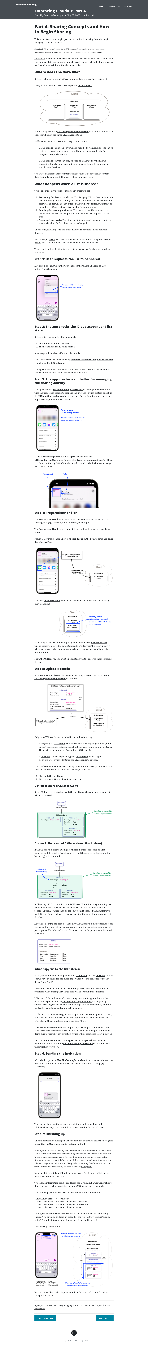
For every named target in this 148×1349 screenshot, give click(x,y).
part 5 (52, 239)
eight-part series (66, 39)
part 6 (37, 242)
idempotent (86, 1166)
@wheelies (39, 1308)
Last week (39, 58)
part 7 (107, 645)
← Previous (45, 1318)
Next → (105, 1318)
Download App (113, 6)
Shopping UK (39, 49)
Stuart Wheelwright (53, 15)
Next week (39, 1292)
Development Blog (26, 4)
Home (101, 6)
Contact (128, 6)
